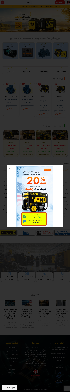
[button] (9, 167)
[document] (35, 196)
